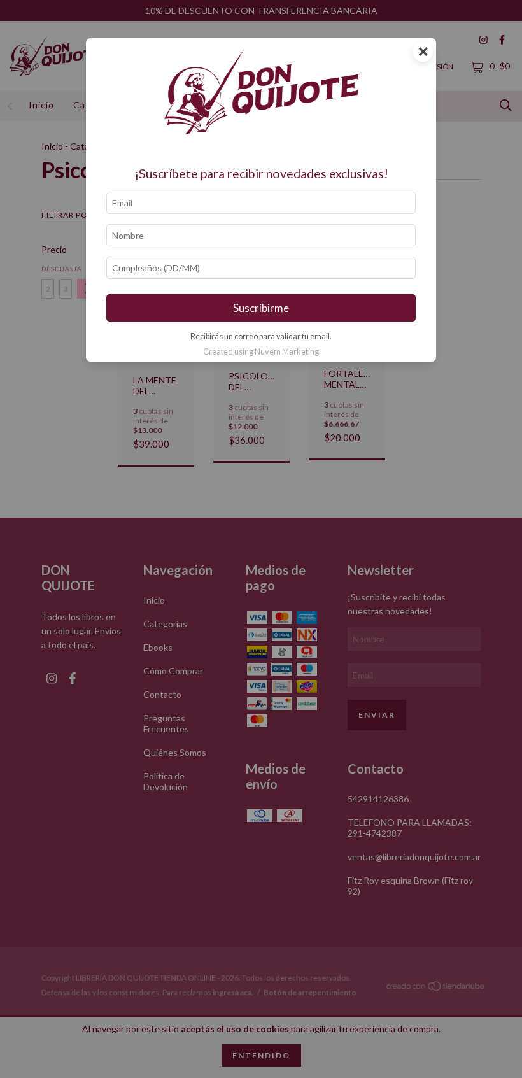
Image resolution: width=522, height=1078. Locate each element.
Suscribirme (261, 308)
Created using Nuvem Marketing (261, 351)
